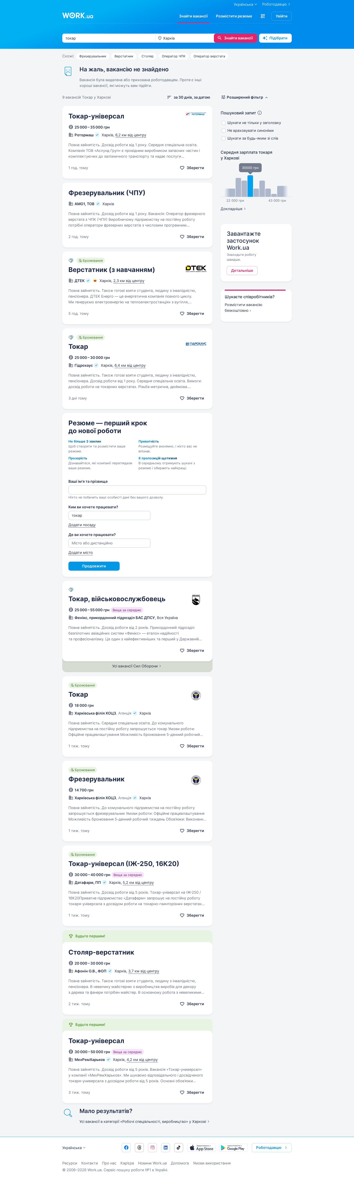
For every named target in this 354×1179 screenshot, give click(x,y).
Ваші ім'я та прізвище (88, 481)
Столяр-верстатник (101, 952)
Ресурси (69, 1163)
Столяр (148, 56)
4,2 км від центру (142, 1059)
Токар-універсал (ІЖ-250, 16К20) (123, 864)
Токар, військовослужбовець (117, 599)
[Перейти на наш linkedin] (165, 1147)
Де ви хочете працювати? (92, 535)
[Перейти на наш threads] (139, 1147)
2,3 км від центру (128, 281)
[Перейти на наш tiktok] (178, 1147)
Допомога (180, 1163)
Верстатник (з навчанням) (111, 270)
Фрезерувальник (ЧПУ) (106, 193)
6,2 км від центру (130, 135)
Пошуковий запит (238, 112)
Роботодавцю (274, 4)
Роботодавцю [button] (268, 1147)
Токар (78, 347)
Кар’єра (127, 1163)
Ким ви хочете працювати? (93, 507)
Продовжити (94, 566)
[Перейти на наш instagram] (152, 1147)
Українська (72, 1148)
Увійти (281, 16)
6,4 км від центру (130, 365)
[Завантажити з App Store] (201, 1147)
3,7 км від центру (143, 971)
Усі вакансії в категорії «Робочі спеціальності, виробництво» (142, 1121)
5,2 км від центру (138, 882)
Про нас (109, 1163)
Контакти (89, 1163)
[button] (262, 16)
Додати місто (80, 552)
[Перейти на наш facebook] (126, 1147)
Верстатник (124, 56)
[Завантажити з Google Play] (233, 1147)
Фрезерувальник (92, 56)
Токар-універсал (96, 116)
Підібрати (278, 38)
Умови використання (212, 1163)
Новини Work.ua (152, 1163)
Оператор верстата (209, 56)
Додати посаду (82, 525)
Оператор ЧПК (173, 56)
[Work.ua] (77, 15)
